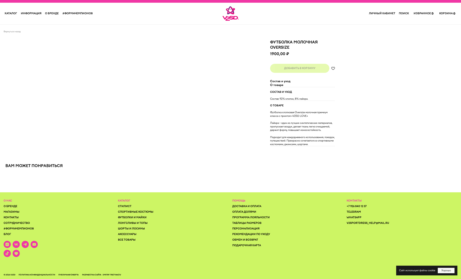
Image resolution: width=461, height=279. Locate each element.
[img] (230, 13)
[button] (11, 13)
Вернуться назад (12, 31)
